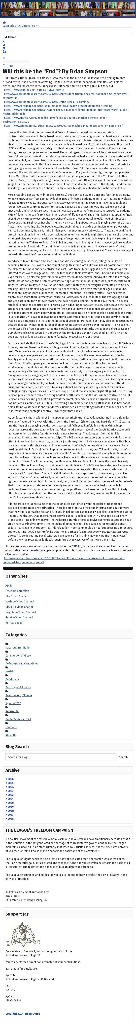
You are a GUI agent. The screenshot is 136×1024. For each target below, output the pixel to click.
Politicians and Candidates (21, 663)
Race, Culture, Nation (18, 647)
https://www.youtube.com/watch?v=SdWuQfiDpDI (34, 90)
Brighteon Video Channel (20, 612)
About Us (10, 735)
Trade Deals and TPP (18, 719)
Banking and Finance (18, 687)
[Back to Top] (130, 1017)
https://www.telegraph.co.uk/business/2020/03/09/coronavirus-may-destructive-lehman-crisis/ (63, 125)
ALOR (8, 585)
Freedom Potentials (17, 591)
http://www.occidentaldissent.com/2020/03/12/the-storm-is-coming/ (46, 101)
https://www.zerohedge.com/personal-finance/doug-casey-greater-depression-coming (58, 105)
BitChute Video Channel (19, 606)
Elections (11, 727)
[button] (68, 45)
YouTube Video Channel (19, 601)
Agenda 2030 (13, 703)
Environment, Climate (18, 695)
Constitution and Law (18, 655)
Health (9, 671)
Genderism (12, 679)
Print (10, 65)
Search (11, 36)
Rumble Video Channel (19, 617)
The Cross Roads (15, 596)
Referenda (12, 711)
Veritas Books (13, 622)
